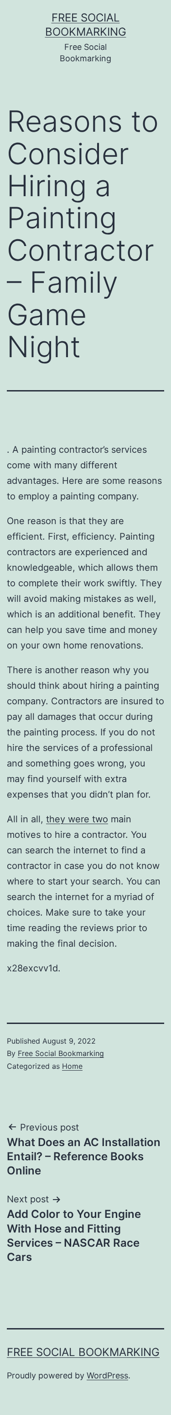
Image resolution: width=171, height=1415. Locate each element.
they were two (77, 819)
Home (72, 1066)
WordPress (107, 1375)
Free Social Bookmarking (61, 1053)
